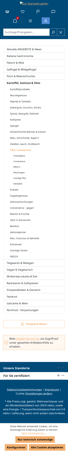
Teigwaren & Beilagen (20, 263)
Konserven (16, 244)
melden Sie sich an (27, 338)
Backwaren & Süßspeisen (22, 283)
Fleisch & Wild (15, 63)
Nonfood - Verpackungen (22, 310)
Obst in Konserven (20, 220)
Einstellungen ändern (39, 393)
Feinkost (12, 296)
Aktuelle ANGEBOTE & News (24, 49)
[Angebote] (38, 11)
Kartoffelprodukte (20, 89)
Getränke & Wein (17, 303)
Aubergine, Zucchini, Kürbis (25, 107)
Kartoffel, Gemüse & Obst (23, 83)
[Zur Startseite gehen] (34, 3)
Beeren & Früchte (19, 213)
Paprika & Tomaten (20, 101)
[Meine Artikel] (23, 11)
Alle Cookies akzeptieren (47, 447)
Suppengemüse (19, 195)
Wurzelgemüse (18, 95)
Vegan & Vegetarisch (20, 269)
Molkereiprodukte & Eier (22, 276)
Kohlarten (15, 119)
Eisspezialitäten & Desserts (23, 290)
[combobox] (26, 32)
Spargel (14, 125)
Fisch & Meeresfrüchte (21, 76)
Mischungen (19, 172)
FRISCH (16, 167)
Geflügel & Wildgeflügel (21, 69)
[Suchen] (53, 32)
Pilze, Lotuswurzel (20, 150)
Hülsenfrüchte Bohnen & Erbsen (28, 131)
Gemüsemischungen (21, 201)
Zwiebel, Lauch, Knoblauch (25, 144)
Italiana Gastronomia (20, 56)
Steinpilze (17, 183)
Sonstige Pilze (19, 178)
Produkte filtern (36, 324)
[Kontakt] (53, 11)
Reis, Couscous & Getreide (24, 238)
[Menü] (30, 20)
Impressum (52, 389)
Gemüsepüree (18, 232)
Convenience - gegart (22, 207)
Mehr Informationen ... (34, 433)
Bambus (14, 226)
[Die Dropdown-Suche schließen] (61, 32)
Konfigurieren (16, 447)
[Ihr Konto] (46, 20)
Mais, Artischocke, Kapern (24, 137)
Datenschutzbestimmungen (24, 389)
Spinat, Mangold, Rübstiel (24, 113)
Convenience (19, 161)
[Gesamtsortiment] (7, 11)
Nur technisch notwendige (35, 439)
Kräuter (14, 189)
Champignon (19, 155)
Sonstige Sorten (19, 250)
